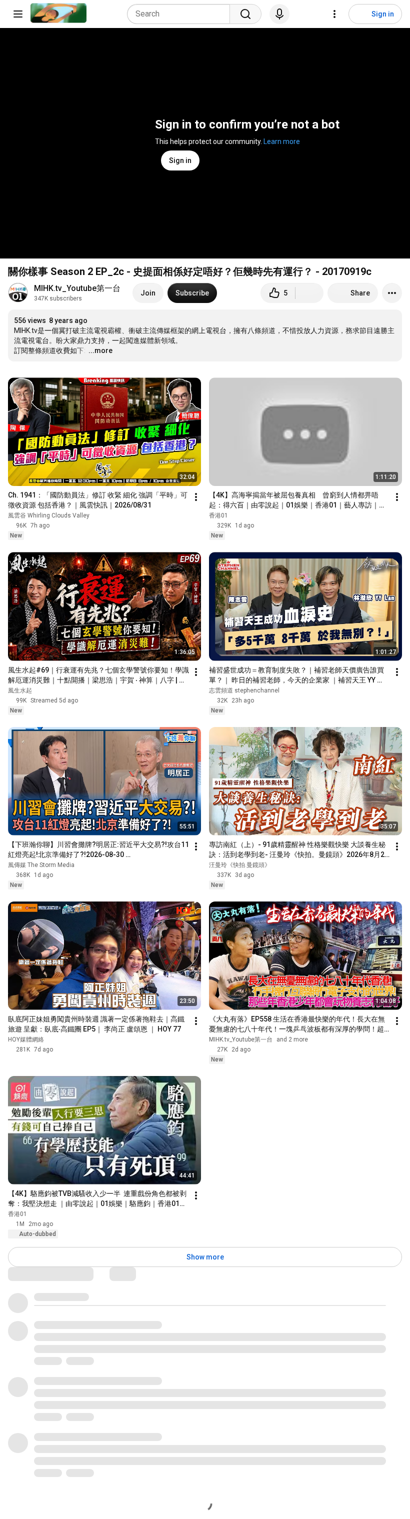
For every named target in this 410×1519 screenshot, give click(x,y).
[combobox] (182, 14)
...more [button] (100, 350)
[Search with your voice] (280, 14)
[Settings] (334, 14)
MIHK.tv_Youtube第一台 (77, 288)
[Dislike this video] (310, 293)
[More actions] (392, 293)
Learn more (282, 142)
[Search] (246, 14)
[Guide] (18, 14)
